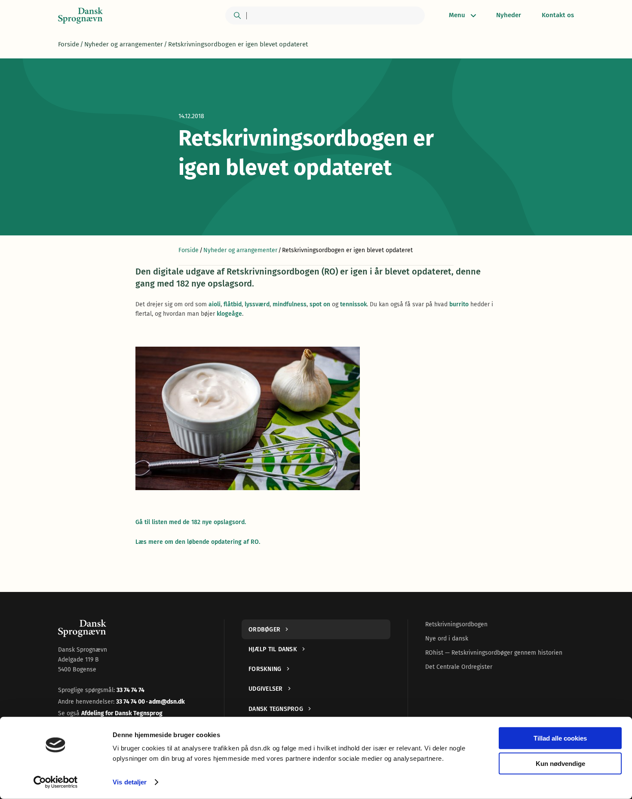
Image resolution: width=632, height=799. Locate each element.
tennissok (353, 304)
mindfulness (290, 304)
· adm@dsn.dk (165, 701)
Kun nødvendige (560, 763)
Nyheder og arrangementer (123, 44)
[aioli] (316, 418)
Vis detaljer (130, 782)
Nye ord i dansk (446, 638)
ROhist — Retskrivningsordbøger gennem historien (493, 652)
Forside (68, 44)
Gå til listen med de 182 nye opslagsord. (190, 522)
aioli (215, 304)
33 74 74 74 (130, 690)
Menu (457, 15)
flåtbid (233, 304)
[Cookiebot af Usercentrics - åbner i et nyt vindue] (55, 782)
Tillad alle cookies (560, 738)
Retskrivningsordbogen (456, 624)
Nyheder (508, 15)
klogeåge (229, 313)
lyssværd (257, 304)
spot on (320, 304)
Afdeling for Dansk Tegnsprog (122, 713)
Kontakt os (558, 15)
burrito (459, 304)
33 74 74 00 (131, 701)
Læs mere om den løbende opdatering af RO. (197, 542)
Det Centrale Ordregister (458, 667)
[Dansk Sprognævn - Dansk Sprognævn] (80, 15)
